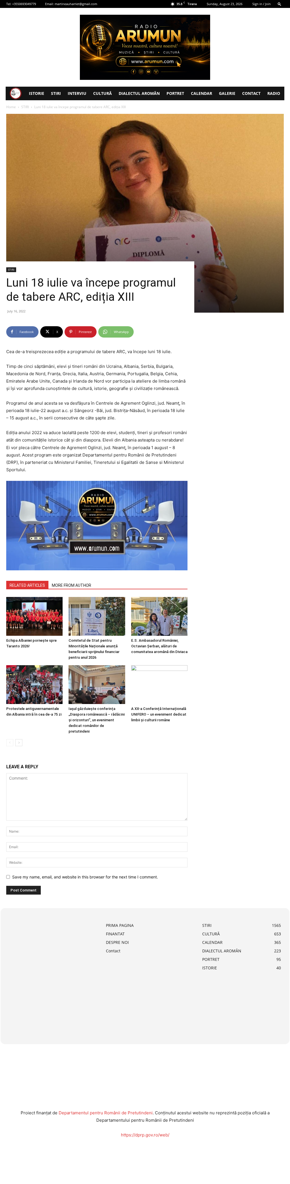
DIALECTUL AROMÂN (139, 93)
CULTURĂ (102, 93)
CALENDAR (201, 93)
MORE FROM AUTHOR (71, 585)
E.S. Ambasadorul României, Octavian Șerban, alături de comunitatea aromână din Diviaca (159, 646)
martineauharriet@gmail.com (76, 4)
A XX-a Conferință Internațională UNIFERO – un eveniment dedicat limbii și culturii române (158, 714)
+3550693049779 (24, 4)
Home (11, 106)
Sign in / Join (261, 4)
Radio (273, 93)
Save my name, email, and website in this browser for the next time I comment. (85, 876)
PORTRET (175, 93)
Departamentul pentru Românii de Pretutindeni (106, 1112)
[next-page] (18, 742)
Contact (251, 93)
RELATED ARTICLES (27, 585)
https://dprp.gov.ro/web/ (145, 1135)
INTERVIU (77, 93)
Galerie (227, 93)
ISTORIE (36, 93)
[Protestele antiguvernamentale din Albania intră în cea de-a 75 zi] (34, 684)
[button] (279, 4)
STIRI (56, 93)
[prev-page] (9, 742)
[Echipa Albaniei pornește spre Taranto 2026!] (34, 616)
